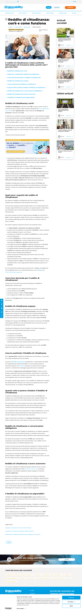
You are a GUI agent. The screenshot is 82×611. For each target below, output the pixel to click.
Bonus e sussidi (27, 27)
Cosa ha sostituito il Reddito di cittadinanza (21, 84)
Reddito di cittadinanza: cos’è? (17, 71)
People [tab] (49, 7)
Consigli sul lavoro (9, 13)
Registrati (70, 7)
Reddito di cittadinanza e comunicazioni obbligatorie (24, 91)
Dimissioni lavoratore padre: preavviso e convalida (63, 61)
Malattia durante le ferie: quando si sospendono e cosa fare (64, 40)
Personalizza (70, 601)
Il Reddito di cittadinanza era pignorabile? (21, 97)
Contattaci (32, 593)
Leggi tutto (68, 45)
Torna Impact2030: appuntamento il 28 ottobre (63, 110)
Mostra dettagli (20, 608)
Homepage (10, 27)
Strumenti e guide (36, 13)
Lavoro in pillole (22, 13)
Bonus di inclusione (37, 27)
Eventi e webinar (50, 13)
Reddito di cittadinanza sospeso (18, 81)
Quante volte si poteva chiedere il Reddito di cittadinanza (26, 87)
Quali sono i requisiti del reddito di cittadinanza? (23, 74)
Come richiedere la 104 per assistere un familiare (65, 131)
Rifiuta (71, 605)
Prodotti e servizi (63, 13)
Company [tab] (56, 7)
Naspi (8, 542)
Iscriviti (67, 559)
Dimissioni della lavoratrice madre (65, 151)
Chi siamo (74, 13)
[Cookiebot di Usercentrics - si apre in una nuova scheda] (8, 608)
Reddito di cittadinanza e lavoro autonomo (21, 94)
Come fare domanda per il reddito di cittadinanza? (24, 77)
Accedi (74, 1)
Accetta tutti (71, 597)
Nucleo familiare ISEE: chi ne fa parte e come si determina (64, 81)
